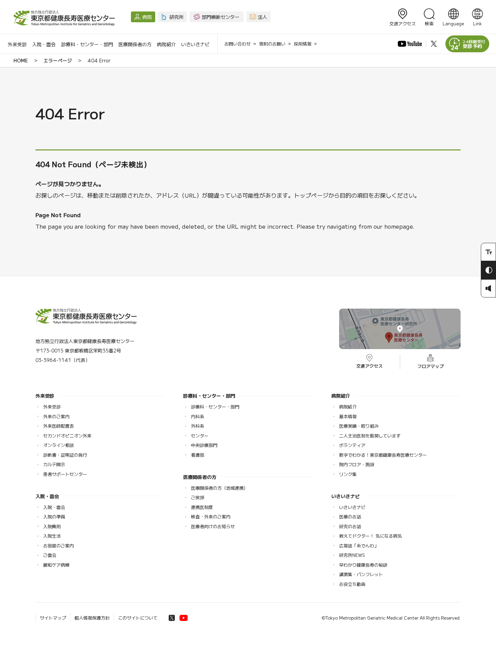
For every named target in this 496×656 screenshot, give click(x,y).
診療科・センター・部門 (87, 44)
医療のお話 (350, 516)
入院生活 (52, 536)
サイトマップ (53, 618)
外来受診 (17, 44)
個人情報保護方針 (92, 618)
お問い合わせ (237, 43)
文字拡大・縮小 (488, 252)
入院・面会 (44, 44)
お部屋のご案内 (58, 545)
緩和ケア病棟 (56, 565)
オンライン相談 (58, 445)
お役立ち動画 (352, 584)
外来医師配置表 (58, 426)
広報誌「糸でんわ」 (359, 545)
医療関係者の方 (134, 44)
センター (200, 435)
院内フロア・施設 (356, 464)
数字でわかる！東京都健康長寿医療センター (383, 455)
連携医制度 (202, 507)
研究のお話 (350, 526)
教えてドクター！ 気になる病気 (370, 536)
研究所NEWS (352, 555)
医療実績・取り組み (359, 426)
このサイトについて (138, 618)
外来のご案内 (56, 416)
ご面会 (49, 555)
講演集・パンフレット (361, 574)
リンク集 (348, 474)
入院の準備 (54, 516)
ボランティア (352, 445)
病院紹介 (166, 44)
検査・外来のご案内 (210, 516)
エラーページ (58, 60)
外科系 (197, 426)
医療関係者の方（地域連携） (219, 488)
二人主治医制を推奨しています (370, 435)
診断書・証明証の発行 (65, 455)
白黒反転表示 (488, 270)
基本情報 (348, 416)
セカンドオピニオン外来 (67, 435)
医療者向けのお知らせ (213, 526)
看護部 (197, 455)
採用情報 (302, 43)
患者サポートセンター (65, 474)
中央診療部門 (204, 445)
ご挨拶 (197, 497)
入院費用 (52, 526)
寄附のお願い (272, 43)
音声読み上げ (488, 288)
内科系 (197, 416)
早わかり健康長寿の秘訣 (363, 565)
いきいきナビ (195, 44)
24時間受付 (474, 43)
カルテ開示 (54, 464)
